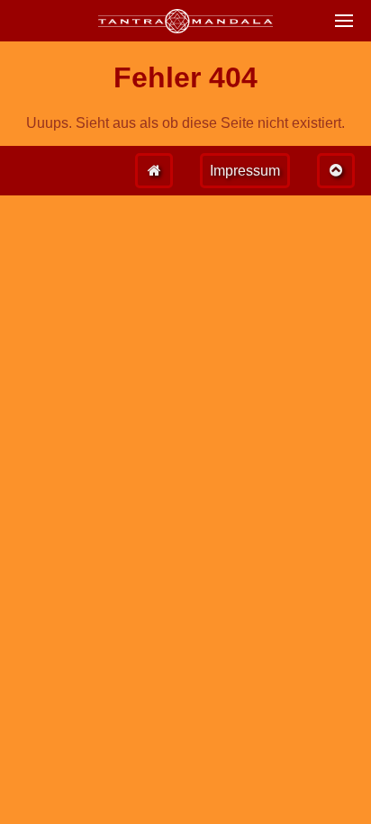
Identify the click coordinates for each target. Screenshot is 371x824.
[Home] (154, 170)
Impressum (245, 170)
